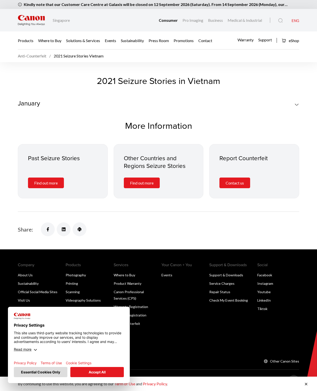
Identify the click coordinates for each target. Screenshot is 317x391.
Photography (76, 275)
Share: (25, 229)
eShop (293, 40)
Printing (72, 283)
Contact (205, 40)
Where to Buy (49, 40)
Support (265, 39)
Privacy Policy (155, 383)
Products (25, 40)
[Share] (48, 229)
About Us (25, 275)
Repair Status (219, 292)
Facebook (264, 275)
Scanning (73, 292)
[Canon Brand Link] (31, 20)
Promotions (184, 40)
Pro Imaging (193, 20)
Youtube (264, 292)
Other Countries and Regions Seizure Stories (154, 162)
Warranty (246, 39)
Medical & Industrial (245, 20)
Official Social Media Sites (37, 292)
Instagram (265, 283)
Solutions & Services (83, 40)
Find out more (46, 183)
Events (110, 40)
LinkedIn (264, 300)
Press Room (159, 40)
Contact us (235, 183)
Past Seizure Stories (54, 158)
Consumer (169, 20)
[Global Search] (280, 20)
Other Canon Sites (284, 361)
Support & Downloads (226, 275)
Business (216, 20)
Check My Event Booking (228, 300)
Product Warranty (127, 283)
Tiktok (262, 309)
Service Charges (222, 283)
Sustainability (132, 40)
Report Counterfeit (243, 158)
